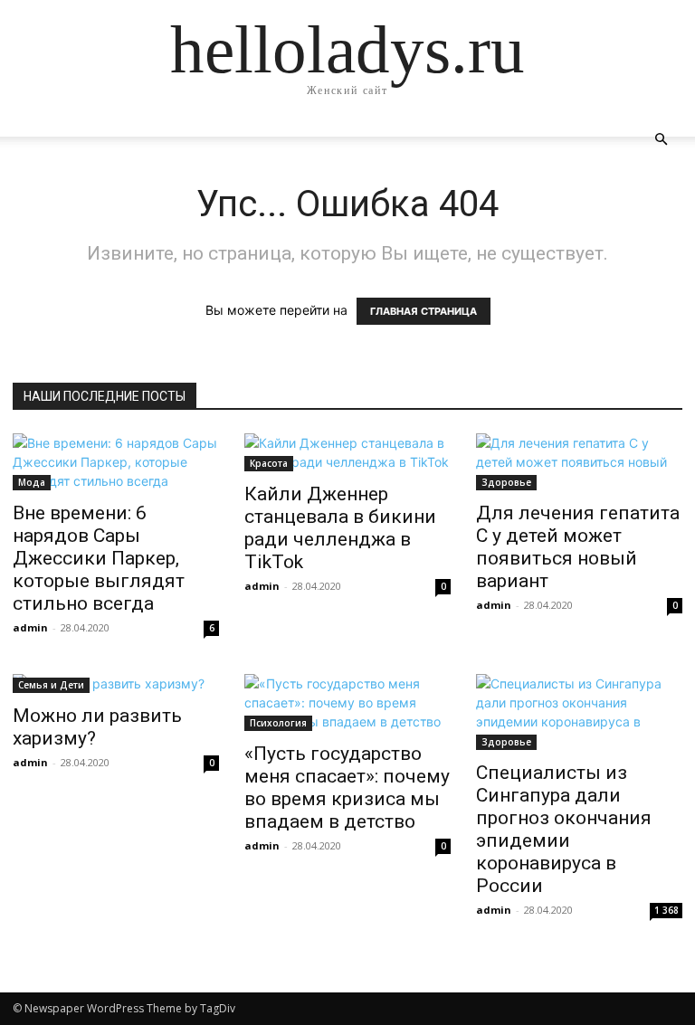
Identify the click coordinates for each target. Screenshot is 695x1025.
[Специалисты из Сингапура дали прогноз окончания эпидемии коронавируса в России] (579, 712)
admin (30, 627)
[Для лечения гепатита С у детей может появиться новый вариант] (579, 461)
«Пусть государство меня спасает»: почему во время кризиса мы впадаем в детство (347, 787)
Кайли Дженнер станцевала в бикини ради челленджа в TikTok (340, 528)
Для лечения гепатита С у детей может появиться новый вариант (578, 547)
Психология (278, 723)
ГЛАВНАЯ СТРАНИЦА (423, 311)
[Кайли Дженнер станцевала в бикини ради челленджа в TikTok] (347, 452)
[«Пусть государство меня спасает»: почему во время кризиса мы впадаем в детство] (347, 702)
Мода (31, 482)
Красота (269, 463)
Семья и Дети (51, 685)
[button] (660, 139)
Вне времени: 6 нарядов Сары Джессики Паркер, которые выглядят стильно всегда (99, 558)
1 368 (666, 910)
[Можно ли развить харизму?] (116, 683)
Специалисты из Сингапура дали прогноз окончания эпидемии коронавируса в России (564, 829)
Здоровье (506, 482)
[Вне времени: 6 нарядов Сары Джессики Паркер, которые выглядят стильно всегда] (116, 461)
